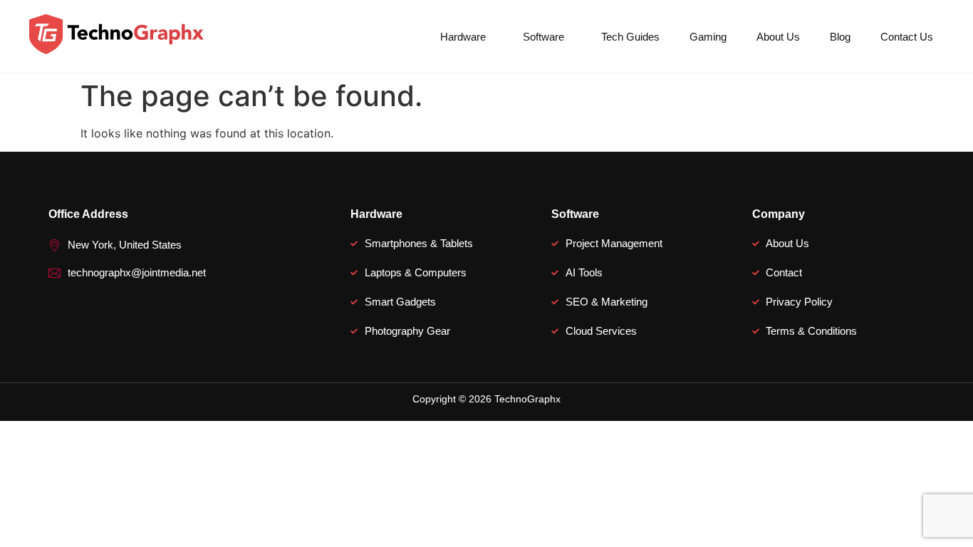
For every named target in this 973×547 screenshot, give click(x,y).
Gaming (708, 37)
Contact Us (906, 37)
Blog (840, 37)
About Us (778, 37)
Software (543, 37)
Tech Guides (630, 37)
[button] (467, 37)
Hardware (463, 37)
